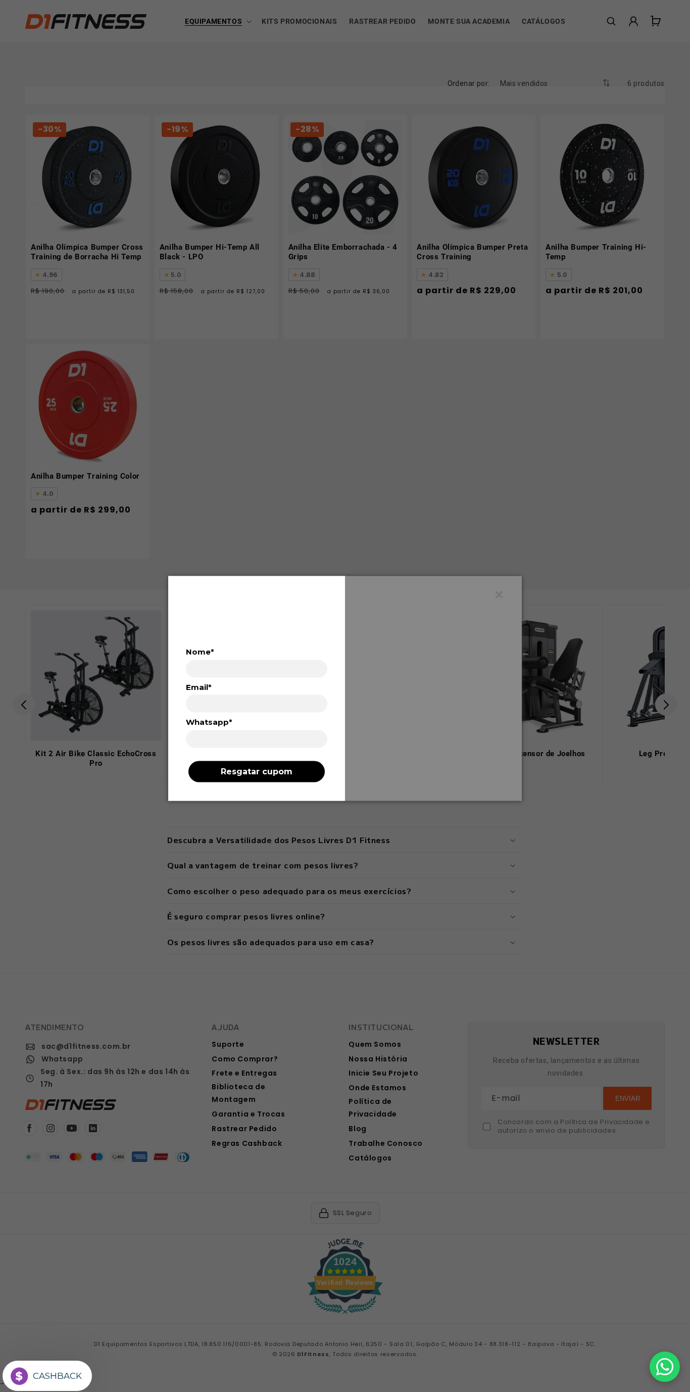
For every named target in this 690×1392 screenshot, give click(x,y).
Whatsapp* (209, 722)
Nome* (200, 651)
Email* (199, 686)
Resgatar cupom (256, 771)
